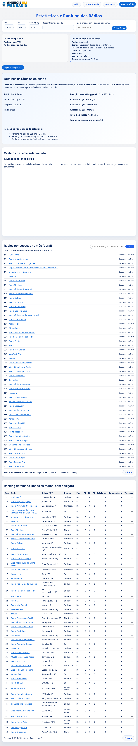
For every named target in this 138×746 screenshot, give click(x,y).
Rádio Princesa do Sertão (20, 362)
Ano (6, 22)
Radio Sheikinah (16, 466)
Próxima (128, 472)
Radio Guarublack (17, 280)
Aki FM (12, 358)
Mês (18, 22)
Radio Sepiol (14, 341)
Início (76, 4)
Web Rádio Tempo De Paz (20, 384)
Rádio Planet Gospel (18, 397)
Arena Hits (14, 324)
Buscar (129, 246)
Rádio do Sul (15, 427)
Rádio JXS (13, 345)
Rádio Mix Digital (17, 349)
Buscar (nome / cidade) (52, 23)
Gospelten (13, 380)
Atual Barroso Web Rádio (20, 401)
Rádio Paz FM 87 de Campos (22, 332)
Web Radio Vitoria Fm (19, 410)
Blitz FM (12, 276)
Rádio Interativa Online (19, 436)
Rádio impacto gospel (19, 259)
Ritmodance (14, 328)
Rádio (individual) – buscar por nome (93, 23)
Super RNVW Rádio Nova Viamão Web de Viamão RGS (33, 267)
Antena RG (14, 419)
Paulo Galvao (15, 298)
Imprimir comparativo (13, 67)
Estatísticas (110, 4)
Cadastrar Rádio (92, 4)
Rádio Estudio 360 (17, 306)
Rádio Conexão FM (17, 319)
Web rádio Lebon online (20, 414)
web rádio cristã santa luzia (21, 272)
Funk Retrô (14, 254)
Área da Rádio (127, 4)
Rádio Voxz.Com (16, 406)
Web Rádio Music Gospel (20, 289)
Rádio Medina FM (17, 423)
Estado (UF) (34, 22)
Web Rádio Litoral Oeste (20, 367)
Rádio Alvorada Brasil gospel (22, 263)
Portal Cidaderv (16, 431)
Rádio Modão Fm (17, 453)
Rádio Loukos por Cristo (20, 371)
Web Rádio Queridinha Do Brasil (24, 315)
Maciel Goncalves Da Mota (21, 293)
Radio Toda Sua (16, 302)
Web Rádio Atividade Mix (20, 449)
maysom (13, 393)
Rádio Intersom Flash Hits (21, 336)
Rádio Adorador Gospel (19, 388)
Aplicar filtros (119, 28)
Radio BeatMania (17, 375)
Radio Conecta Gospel (19, 311)
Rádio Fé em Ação (17, 457)
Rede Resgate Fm (17, 462)
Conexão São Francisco (19, 444)
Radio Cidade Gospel (18, 440)
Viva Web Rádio (16, 354)
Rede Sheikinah (16, 285)
